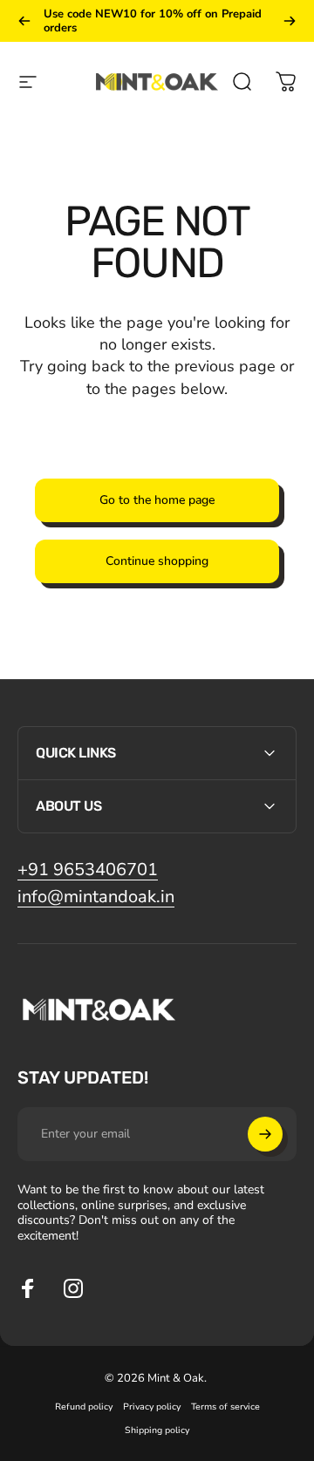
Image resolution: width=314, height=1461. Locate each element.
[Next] (289, 21)
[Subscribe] (265, 1134)
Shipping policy (157, 1430)
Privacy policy (152, 1406)
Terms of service (225, 1406)
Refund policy (84, 1406)
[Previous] (24, 21)
